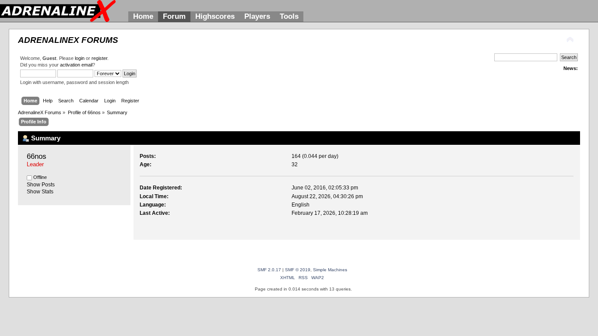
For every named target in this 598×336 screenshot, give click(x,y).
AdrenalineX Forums (68, 40)
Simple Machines (330, 269)
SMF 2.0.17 (269, 269)
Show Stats (40, 192)
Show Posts (41, 185)
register (99, 58)
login (79, 58)
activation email (76, 64)
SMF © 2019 (297, 269)
